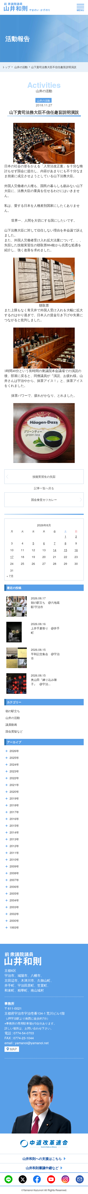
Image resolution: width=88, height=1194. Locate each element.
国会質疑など (14, 731)
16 (76, 550)
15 (65, 550)
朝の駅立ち (13, 711)
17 (12, 557)
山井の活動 (13, 718)
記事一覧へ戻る (44, 488)
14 (54, 550)
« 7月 (10, 576)
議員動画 (11, 724)
